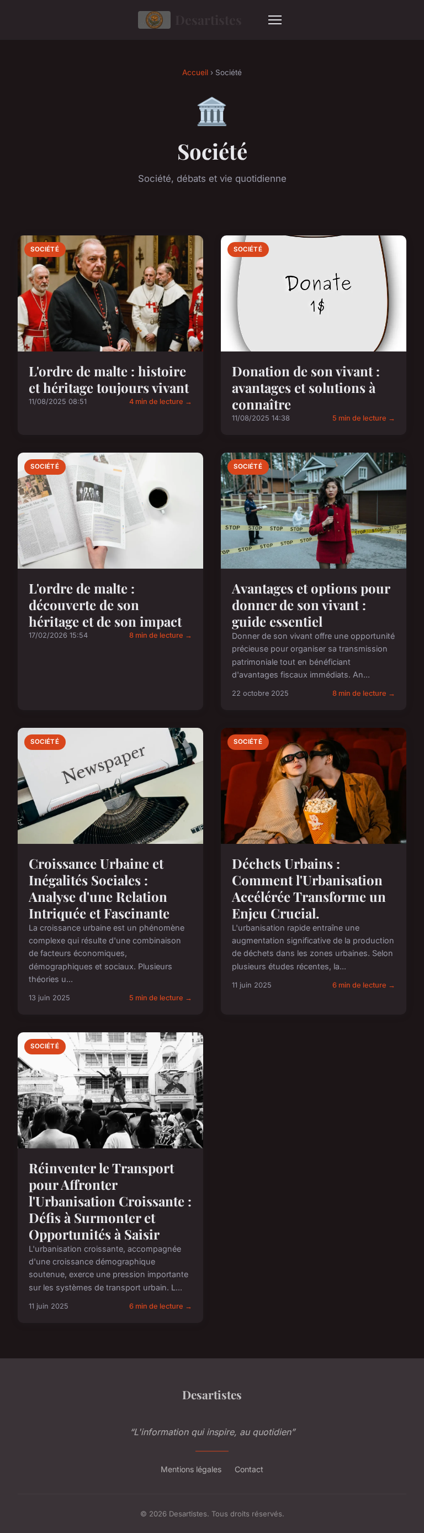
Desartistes (208, 19)
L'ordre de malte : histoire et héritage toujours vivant (109, 379)
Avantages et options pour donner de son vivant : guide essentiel (311, 604)
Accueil (195, 72)
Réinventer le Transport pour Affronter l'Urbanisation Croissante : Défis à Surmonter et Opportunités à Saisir (110, 1201)
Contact (249, 1469)
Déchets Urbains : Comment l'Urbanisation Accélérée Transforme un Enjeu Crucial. (309, 888)
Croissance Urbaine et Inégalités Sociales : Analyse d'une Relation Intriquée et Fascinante (99, 888)
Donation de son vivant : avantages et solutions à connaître (306, 387)
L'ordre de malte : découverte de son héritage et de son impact (105, 604)
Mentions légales (191, 1469)
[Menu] (275, 20)
